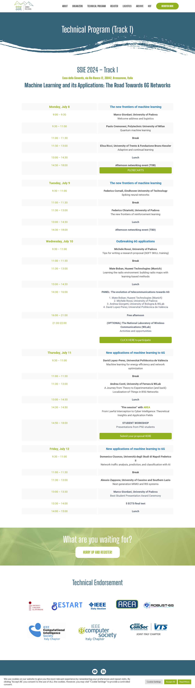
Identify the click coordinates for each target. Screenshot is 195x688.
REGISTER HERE (167, 6)
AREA (147, 407)
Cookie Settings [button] (154, 682)
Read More (184, 682)
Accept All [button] (170, 682)
